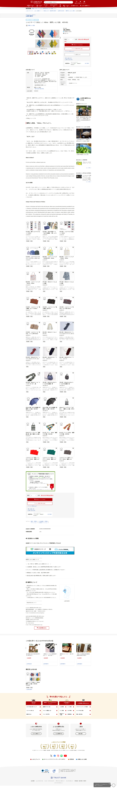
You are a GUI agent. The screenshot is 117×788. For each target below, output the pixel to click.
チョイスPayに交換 (79, 710)
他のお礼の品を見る (39, 88)
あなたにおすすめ (53, 5)
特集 (60, 5)
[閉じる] (109, 784)
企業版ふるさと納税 (82, 759)
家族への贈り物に (79, 714)
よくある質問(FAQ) (58, 733)
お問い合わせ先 (68, 59)
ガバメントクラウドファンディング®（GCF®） (55, 759)
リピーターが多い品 (30, 710)
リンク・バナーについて (49, 780)
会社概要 (32, 780)
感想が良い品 (28, 714)
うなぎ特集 (62, 706)
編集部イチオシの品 (46, 706)
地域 (39, 6)
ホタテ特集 (69, 710)
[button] (39, 222)
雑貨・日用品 (34, 521)
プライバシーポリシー (60, 780)
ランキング (46, 5)
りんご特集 (62, 710)
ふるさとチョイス (36, 759)
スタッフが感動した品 (47, 710)
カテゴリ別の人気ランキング (31, 706)
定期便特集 (69, 714)
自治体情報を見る (42, 627)
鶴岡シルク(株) (31, 25)
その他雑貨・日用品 (43, 521)
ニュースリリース (39, 780)
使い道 (66, 6)
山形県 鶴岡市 (29, 689)
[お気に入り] (113, 785)
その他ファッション (43, 522)
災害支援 (72, 759)
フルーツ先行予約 (46, 714)
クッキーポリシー (69, 780)
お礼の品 (30, 6)
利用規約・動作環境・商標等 (80, 780)
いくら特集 (69, 706)
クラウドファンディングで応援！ (82, 706)
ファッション (34, 522)
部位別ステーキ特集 (62, 714)
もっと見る (88, 167)
